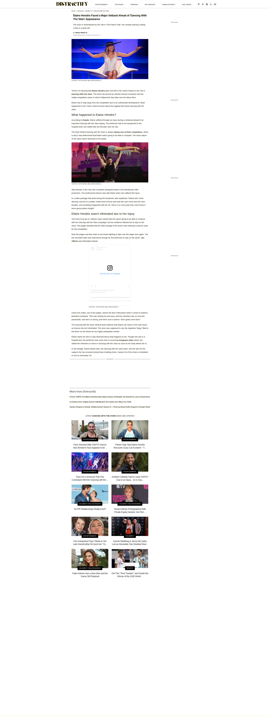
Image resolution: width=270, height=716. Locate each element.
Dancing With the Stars (101, 11)
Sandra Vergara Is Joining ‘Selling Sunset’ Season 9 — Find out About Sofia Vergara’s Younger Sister (110, 407)
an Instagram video (124, 340)
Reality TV (88, 11)
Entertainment (101, 4)
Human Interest (168, 4)
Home (74, 11)
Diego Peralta (81, 33)
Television (119, 4)
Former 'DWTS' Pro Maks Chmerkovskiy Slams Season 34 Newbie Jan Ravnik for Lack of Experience (110, 397)
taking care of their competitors (128, 132)
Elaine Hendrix (98, 91)
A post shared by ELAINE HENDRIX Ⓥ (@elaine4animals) (110, 297)
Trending (134, 4)
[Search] (199, 4)
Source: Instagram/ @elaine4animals (86, 80)
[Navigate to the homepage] (72, 4)
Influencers (150, 4)
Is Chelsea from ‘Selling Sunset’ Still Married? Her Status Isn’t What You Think (100, 402)
